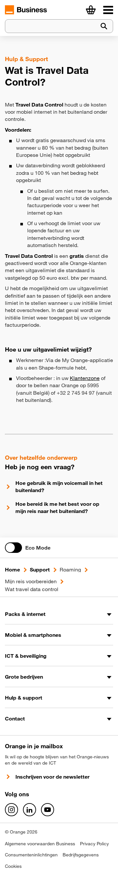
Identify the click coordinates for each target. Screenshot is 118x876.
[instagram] (11, 809)
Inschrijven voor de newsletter (52, 776)
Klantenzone (85, 378)
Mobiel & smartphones (33, 635)
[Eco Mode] (13, 547)
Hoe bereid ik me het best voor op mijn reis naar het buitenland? (57, 507)
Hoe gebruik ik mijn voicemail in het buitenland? (59, 486)
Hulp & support (23, 697)
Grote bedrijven (24, 676)
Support (40, 569)
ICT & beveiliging (26, 656)
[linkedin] (29, 809)
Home (12, 569)
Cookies (13, 866)
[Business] (108, 10)
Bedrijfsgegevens (81, 855)
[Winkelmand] (91, 10)
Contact (15, 718)
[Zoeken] (104, 26)
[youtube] (47, 809)
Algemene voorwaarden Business (40, 844)
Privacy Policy (94, 844)
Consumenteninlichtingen (31, 855)
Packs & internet (25, 614)
